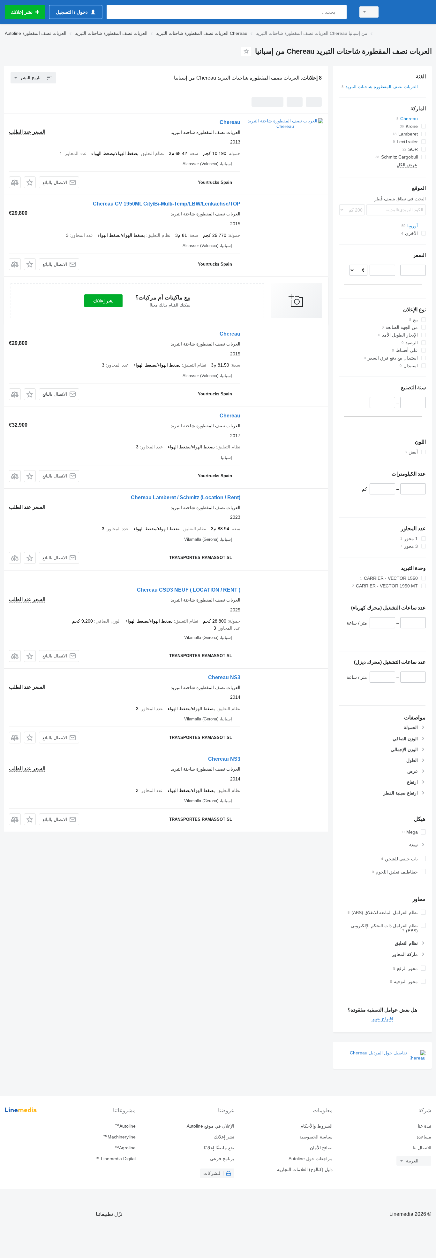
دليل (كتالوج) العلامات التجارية (305, 1169)
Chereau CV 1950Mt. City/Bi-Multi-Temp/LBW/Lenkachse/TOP (166, 203)
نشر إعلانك (103, 300)
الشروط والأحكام (316, 1126)
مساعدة (424, 1136)
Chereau (230, 122)
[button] (30, 182)
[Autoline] (409, 12)
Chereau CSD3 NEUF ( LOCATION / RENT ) (188, 590)
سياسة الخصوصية (316, 1136)
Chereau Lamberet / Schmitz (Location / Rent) (185, 497)
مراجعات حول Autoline (311, 1158)
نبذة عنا (424, 1126)
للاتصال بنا (422, 1147)
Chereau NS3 (224, 677)
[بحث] (340, 12)
